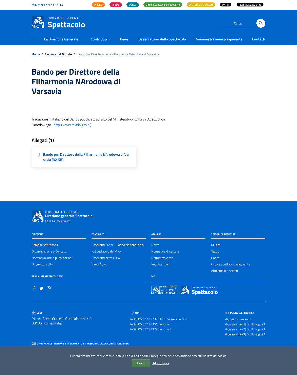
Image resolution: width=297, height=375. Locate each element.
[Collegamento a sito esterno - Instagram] (48, 287)
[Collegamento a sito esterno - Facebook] (34, 287)
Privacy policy (161, 363)
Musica (215, 244)
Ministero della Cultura (47, 5)
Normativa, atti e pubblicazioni (52, 257)
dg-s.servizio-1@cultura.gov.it (245, 324)
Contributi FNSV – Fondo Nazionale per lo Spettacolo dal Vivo (118, 248)
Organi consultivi (43, 264)
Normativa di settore (165, 251)
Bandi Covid (99, 264)
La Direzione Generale (61, 39)
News (124, 39)
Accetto (140, 363)
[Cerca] (260, 23)
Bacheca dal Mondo (58, 54)
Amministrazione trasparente (219, 39)
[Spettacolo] (38, 21)
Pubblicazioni (160, 264)
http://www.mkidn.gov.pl (72, 125)
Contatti (258, 39)
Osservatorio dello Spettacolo (162, 39)
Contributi (99, 39)
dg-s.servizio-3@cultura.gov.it (245, 334)
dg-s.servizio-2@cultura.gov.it (245, 329)
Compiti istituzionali (45, 244)
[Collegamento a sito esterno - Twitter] (41, 287)
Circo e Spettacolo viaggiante (230, 264)
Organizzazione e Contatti (49, 251)
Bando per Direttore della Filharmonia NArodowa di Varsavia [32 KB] (86, 157)
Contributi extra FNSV (106, 257)
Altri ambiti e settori (224, 270)
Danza (215, 257)
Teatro (215, 251)
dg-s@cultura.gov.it (238, 319)
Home (36, 54)
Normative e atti (162, 257)
